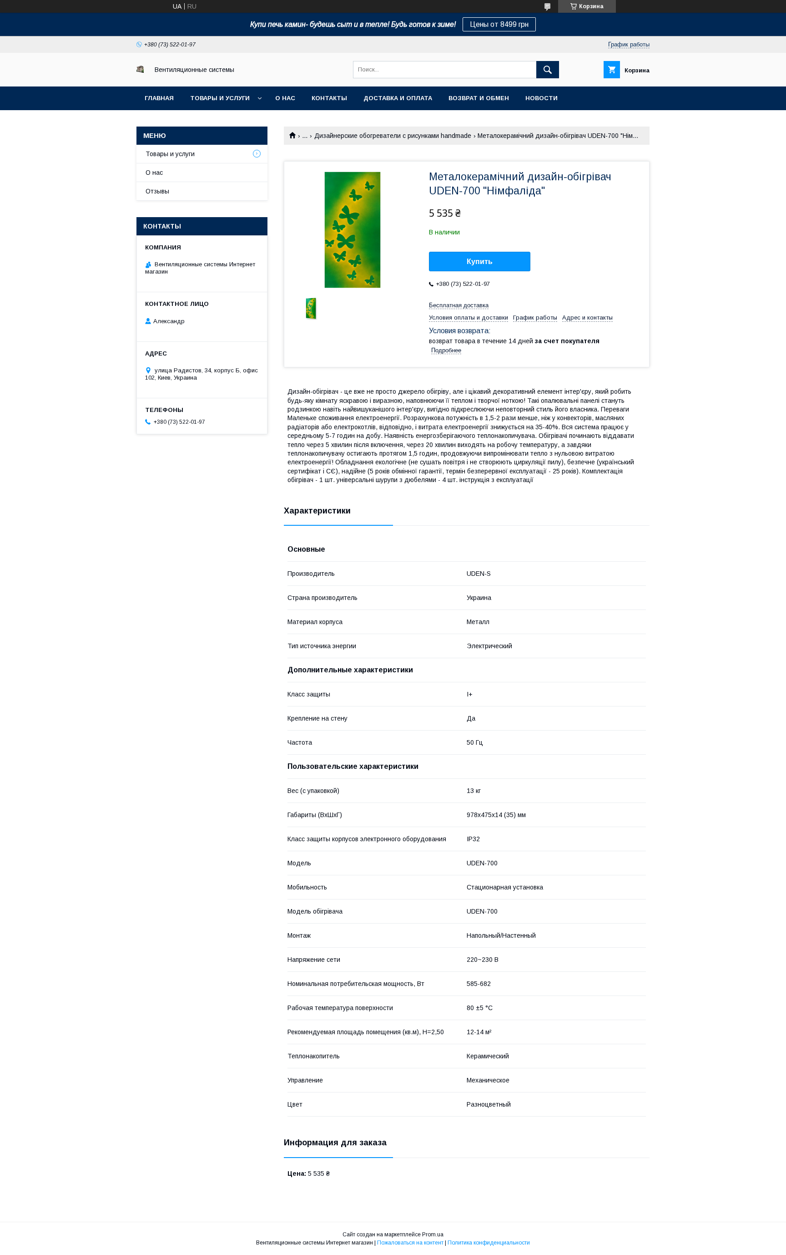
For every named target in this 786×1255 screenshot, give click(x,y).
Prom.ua (432, 1234)
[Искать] (547, 69)
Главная (159, 98)
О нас (285, 98)
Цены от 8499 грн (499, 24)
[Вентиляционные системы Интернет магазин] (140, 70)
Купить (480, 261)
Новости (541, 98)
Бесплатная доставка (459, 305)
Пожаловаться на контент (410, 1243)
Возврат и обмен (478, 98)
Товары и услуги (220, 98)
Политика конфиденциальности (489, 1243)
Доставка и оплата (397, 98)
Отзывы (157, 191)
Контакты (329, 98)
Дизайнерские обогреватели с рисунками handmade (392, 135)
